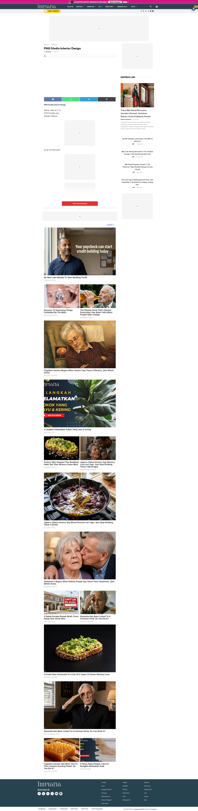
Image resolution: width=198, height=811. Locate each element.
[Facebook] (141, 11)
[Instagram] (143, 11)
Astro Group (153, 809)
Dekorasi (54, 44)
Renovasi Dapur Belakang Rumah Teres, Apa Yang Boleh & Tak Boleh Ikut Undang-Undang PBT (137, 182)
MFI (133, 144)
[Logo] (47, 6)
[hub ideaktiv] (156, 5)
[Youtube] (150, 11)
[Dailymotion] (153, 11)
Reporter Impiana (126, 119)
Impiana (46, 44)
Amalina (48, 51)
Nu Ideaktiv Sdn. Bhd (138, 809)
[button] (150, 6)
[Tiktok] (148, 11)
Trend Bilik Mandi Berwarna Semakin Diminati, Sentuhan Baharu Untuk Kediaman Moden (136, 113)
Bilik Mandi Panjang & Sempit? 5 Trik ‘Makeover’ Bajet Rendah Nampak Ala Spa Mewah (137, 166)
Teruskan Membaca (79, 203)
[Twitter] (146, 11)
